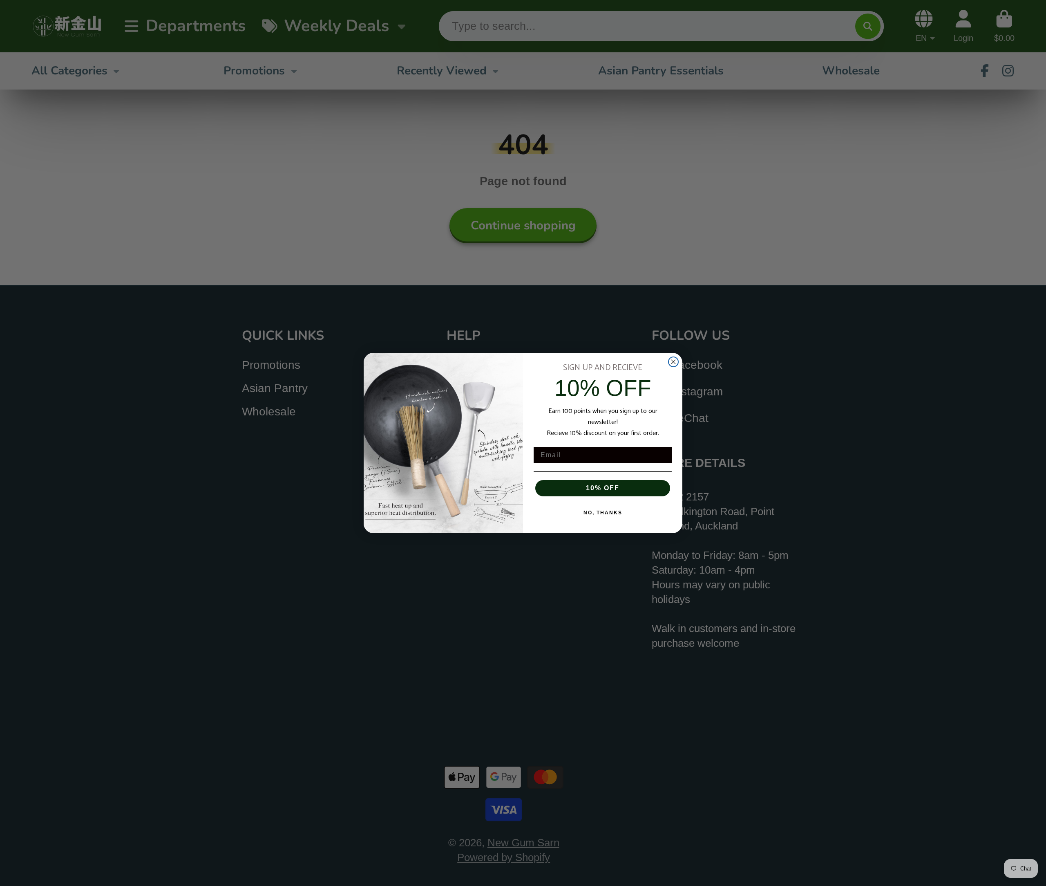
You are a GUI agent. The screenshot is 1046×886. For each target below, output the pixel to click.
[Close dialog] (673, 362)
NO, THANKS (602, 513)
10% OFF (602, 487)
